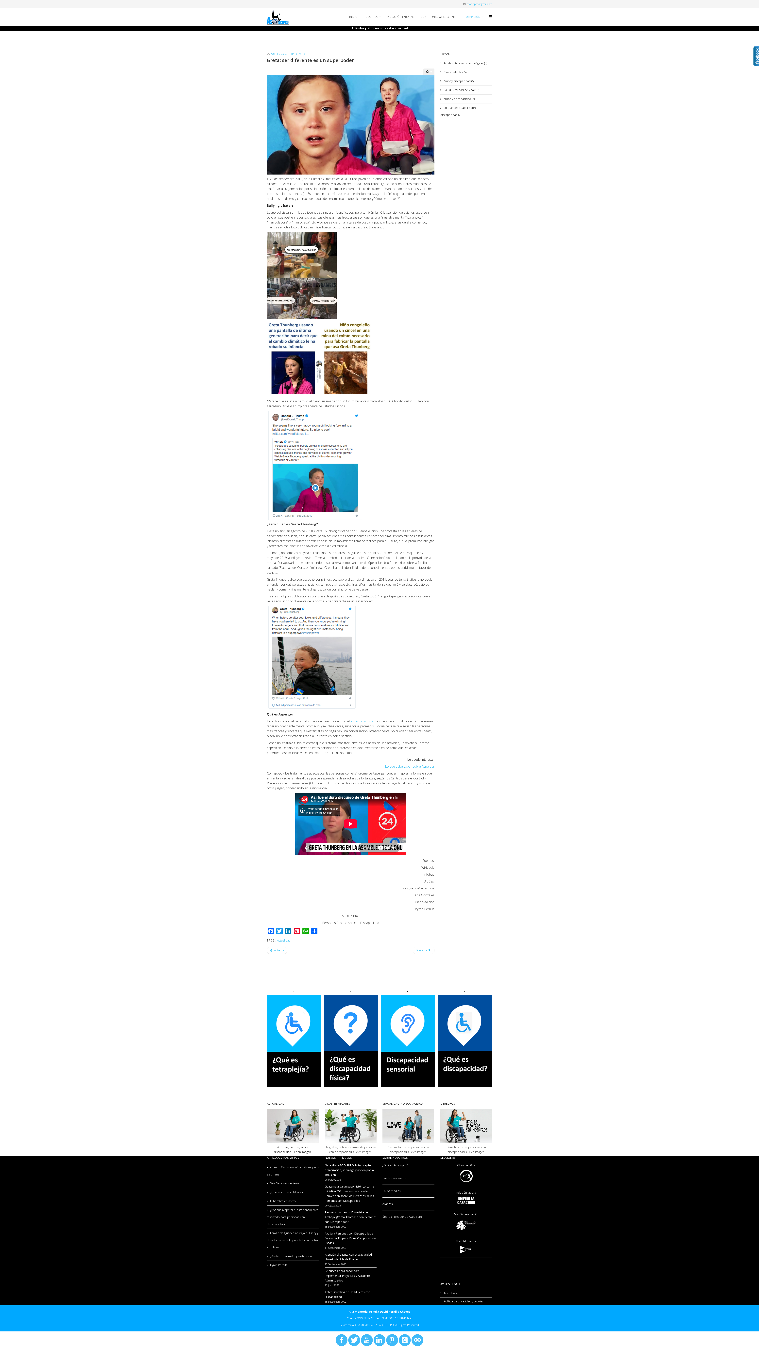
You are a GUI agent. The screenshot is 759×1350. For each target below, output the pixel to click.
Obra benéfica (466, 1165)
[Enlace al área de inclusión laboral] (466, 1200)
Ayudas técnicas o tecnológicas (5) (465, 63)
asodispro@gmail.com (479, 4)
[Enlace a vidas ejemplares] (351, 1126)
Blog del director (466, 1241)
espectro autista (361, 721)
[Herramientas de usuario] (428, 72)
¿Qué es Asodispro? (395, 1165)
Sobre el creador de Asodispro (402, 1217)
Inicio (353, 17)
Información (471, 17)
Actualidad (284, 940)
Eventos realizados (394, 1178)
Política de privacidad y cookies (463, 1301)
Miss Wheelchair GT (466, 1214)
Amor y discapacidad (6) (458, 81)
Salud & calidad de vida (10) (461, 90)
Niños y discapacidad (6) (459, 99)
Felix (423, 17)
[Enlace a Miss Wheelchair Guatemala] (466, 1225)
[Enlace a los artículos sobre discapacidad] (293, 1126)
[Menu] (490, 16)
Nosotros (371, 17)
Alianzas (387, 1204)
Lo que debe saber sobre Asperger (409, 766)
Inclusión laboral (466, 1192)
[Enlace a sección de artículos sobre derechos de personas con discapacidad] (466, 1126)
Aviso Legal (450, 1293)
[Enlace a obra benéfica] (466, 1176)
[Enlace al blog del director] (466, 1249)
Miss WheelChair (444, 17)
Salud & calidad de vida (288, 54)
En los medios (391, 1191)
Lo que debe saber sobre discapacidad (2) (458, 111)
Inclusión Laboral (400, 17)
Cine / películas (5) (454, 72)
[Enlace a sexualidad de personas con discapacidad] (408, 1126)
